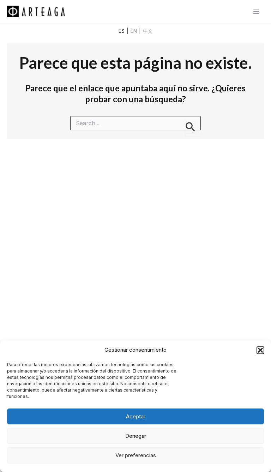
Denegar (135, 435)
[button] (260, 350)
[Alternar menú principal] (256, 11)
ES (122, 31)
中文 (148, 31)
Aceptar (135, 416)
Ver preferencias (135, 455)
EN (134, 31)
